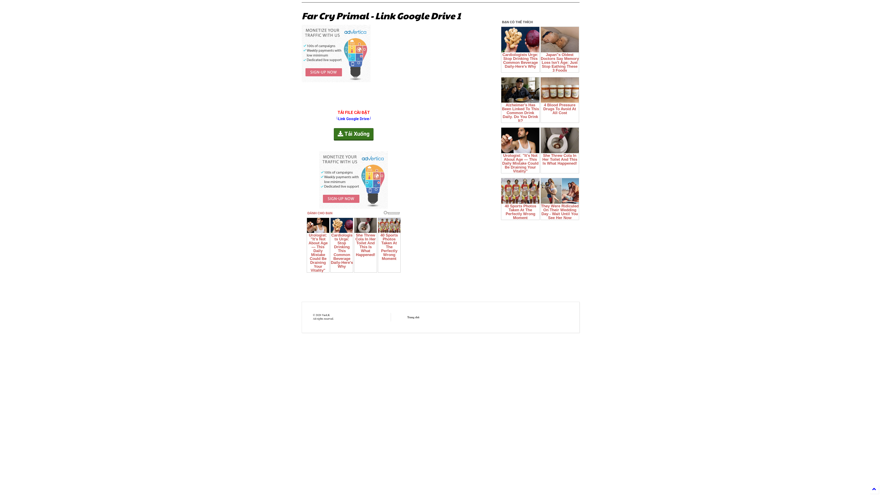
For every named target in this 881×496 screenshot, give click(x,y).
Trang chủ (413, 317)
